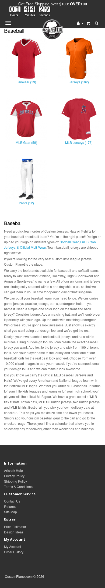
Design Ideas (13, 532)
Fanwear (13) (26, 82)
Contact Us (12, 501)
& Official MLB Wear (31, 247)
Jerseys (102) (79, 82)
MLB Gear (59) (26, 142)
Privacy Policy (14, 475)
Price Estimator (15, 526)
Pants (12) (26, 203)
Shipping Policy (15, 481)
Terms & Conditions (18, 486)
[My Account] (80, 23)
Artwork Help (13, 470)
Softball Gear (69, 242)
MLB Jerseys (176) (79, 142)
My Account (12, 546)
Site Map (10, 511)
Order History (13, 552)
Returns (10, 506)
